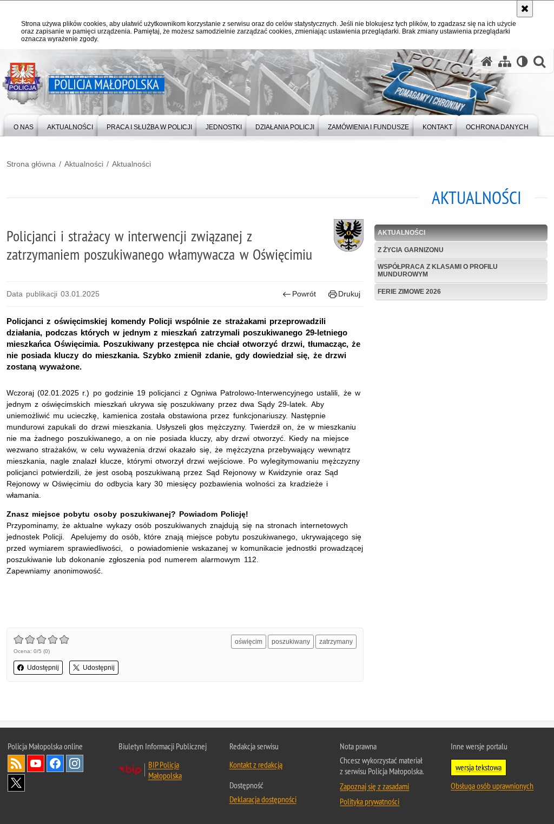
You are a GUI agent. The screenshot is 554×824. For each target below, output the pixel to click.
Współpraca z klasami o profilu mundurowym (438, 270)
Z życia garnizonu (411, 250)
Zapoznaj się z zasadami (374, 786)
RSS (16, 763)
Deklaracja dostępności (262, 799)
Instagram (74, 763)
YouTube (35, 763)
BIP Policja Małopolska (165, 770)
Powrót (304, 293)
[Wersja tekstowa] (522, 61)
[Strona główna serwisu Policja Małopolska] (487, 61)
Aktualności (83, 164)
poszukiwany (291, 641)
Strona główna (31, 164)
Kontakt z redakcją (255, 764)
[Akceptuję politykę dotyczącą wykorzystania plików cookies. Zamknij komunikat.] (525, 8)
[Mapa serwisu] (504, 61)
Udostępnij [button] (43, 667)
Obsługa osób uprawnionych (492, 785)
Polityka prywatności (369, 801)
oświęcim (248, 641)
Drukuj (349, 293)
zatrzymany (336, 641)
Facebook (55, 763)
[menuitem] (23, 124)
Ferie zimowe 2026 (409, 291)
